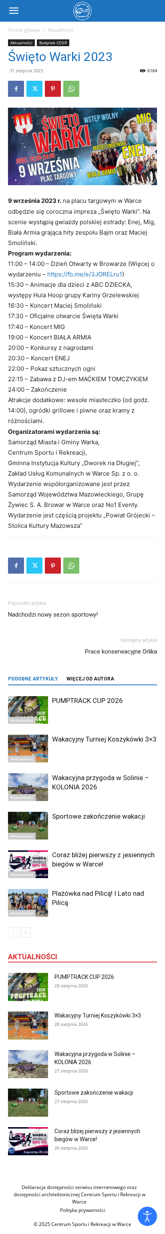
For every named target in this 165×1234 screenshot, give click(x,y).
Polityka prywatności (82, 1210)
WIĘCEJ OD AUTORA (90, 679)
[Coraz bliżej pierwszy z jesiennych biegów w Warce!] (28, 864)
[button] (13, 11)
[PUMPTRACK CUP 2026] (28, 710)
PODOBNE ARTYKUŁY (33, 679)
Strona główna (24, 30)
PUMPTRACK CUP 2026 (87, 701)
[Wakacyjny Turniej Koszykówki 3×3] (28, 748)
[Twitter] (34, 89)
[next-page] (26, 933)
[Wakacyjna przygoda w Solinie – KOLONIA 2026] (28, 787)
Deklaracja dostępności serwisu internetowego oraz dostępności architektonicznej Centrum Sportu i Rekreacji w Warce (79, 1194)
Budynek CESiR (53, 42)
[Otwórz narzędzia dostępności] (147, 1216)
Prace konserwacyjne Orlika (121, 651)
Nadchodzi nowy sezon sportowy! (53, 614)
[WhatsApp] (71, 89)
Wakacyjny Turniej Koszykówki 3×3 (104, 739)
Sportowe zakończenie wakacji (98, 816)
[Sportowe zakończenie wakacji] (28, 826)
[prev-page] (13, 933)
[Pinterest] (53, 89)
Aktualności (60, 30)
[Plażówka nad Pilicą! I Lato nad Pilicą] (28, 903)
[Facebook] (16, 89)
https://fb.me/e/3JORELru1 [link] (84, 274)
